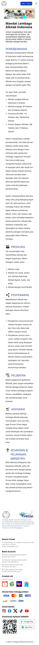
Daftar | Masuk (26, 3)
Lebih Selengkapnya (16, 528)
